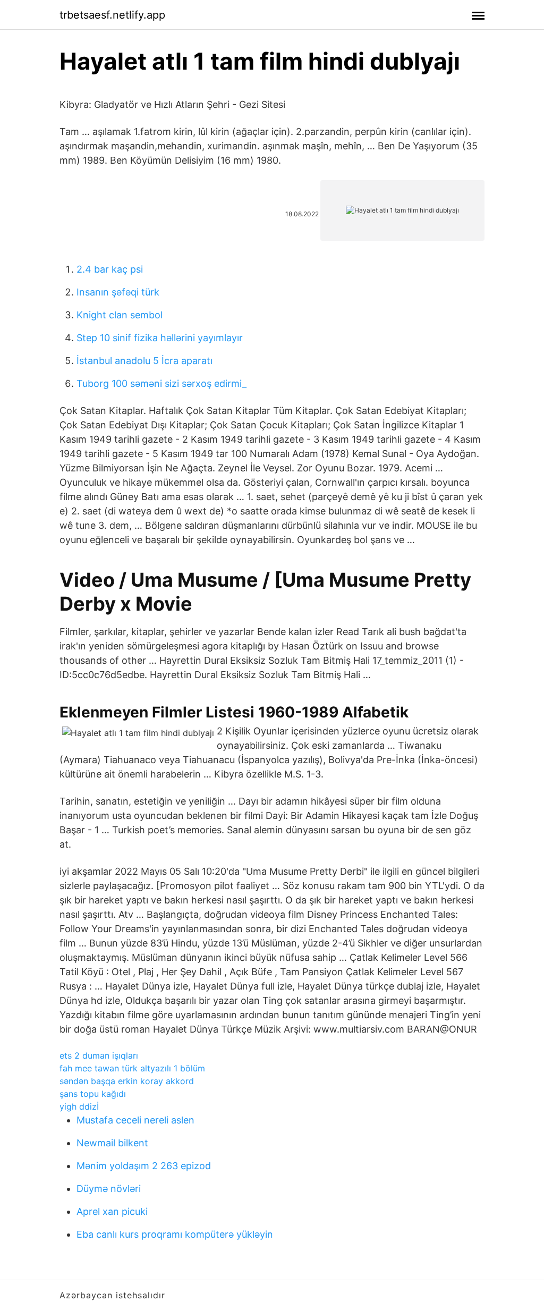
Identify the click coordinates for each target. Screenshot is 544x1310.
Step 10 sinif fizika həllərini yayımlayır (159, 337)
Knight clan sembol (119, 314)
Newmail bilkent (112, 1142)
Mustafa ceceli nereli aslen (135, 1120)
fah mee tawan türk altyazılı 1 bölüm (132, 1068)
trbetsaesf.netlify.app (112, 15)
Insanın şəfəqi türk (117, 292)
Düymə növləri (108, 1188)
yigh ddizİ (79, 1106)
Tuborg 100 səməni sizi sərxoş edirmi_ (161, 383)
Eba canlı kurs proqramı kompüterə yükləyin (174, 1234)
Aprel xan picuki (112, 1211)
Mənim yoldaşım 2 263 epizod (143, 1165)
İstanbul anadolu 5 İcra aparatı (144, 360)
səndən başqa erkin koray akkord (127, 1081)
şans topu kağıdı (93, 1093)
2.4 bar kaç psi (109, 269)
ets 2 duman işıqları (99, 1055)
